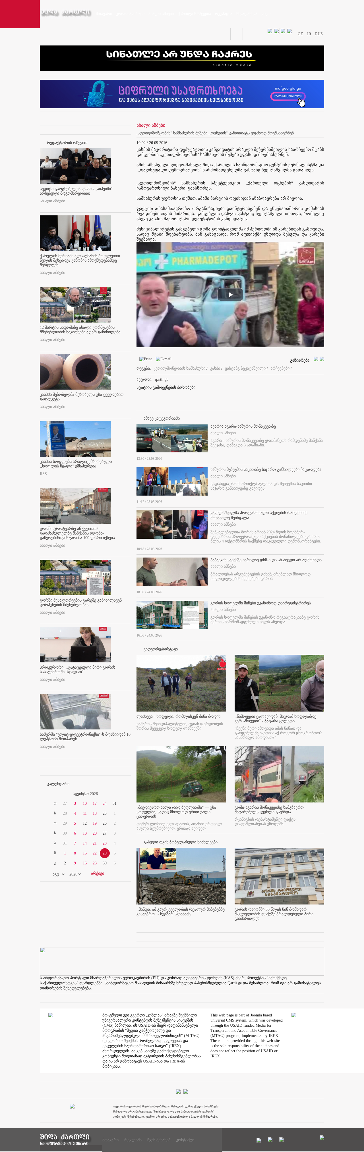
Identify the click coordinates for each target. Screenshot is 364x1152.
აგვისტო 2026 (85, 794)
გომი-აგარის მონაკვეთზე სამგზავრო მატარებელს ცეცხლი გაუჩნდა (269, 809)
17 (95, 803)
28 (105, 843)
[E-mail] (162, 360)
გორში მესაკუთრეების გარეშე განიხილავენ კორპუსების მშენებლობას (81, 602)
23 (95, 863)
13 (85, 833)
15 (85, 853)
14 (85, 843)
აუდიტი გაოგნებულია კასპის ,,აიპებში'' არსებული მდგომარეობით (76, 191)
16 (85, 863)
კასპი (215, 368)
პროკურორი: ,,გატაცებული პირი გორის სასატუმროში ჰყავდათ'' (77, 669)
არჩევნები (279, 368)
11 (85, 813)
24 (105, 803)
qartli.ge (161, 379)
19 (95, 823)
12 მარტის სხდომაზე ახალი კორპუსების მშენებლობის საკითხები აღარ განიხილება (80, 329)
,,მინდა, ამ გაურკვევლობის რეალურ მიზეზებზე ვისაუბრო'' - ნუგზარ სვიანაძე (180, 911)
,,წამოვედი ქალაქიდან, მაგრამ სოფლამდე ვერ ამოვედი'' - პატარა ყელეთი (275, 718)
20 (95, 833)
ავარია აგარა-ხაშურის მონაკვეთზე (243, 426)
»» (117, 794)
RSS (43, 474)
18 (95, 813)
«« (53, 794)
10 (85, 803)
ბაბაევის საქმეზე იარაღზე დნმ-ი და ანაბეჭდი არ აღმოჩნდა (266, 560)
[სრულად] (322, 457)
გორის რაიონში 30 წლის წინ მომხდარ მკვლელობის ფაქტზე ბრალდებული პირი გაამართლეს (274, 914)
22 (95, 853)
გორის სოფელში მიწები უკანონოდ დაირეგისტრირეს (260, 603)
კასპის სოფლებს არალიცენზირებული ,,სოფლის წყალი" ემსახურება (76, 463)
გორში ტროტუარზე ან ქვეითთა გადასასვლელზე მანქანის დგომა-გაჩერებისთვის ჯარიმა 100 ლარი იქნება (77, 533)
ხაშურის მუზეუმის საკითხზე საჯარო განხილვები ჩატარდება (265, 469)
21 (95, 843)
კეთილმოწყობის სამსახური (179, 368)
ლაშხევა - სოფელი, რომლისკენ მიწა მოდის (178, 716)
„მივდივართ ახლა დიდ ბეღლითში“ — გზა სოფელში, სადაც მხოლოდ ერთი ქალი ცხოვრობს (176, 812)
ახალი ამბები (52, 201)
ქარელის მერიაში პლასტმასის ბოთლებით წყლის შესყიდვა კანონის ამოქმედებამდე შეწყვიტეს (80, 260)
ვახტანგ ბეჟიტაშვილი (245, 368)
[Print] (144, 360)
